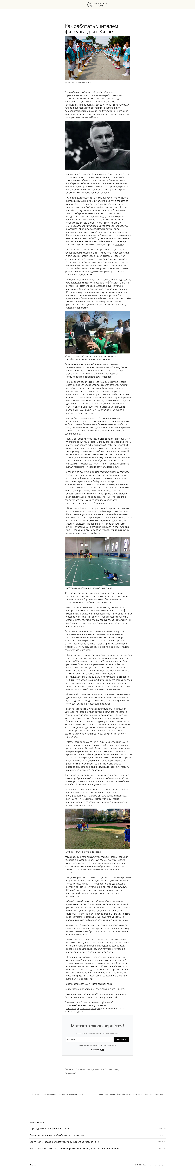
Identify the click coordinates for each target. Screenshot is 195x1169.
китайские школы (99, 1070)
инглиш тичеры (94, 200)
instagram (85, 1008)
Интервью (87, 83)
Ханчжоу (77, 180)
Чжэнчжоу (85, 403)
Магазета (32, 1165)
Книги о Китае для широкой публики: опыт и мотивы (56, 1135)
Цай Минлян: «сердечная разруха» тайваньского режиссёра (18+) (64, 1142)
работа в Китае (113, 1070)
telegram (95, 1008)
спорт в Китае (70, 1074)
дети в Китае (70, 1070)
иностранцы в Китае (83, 1070)
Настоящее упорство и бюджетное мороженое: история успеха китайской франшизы (74, 1148)
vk (78, 1008)
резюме (119, 244)
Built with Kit (97, 1049)
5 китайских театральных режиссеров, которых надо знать (57, 1094)
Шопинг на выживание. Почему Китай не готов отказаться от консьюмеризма (130, 1094)
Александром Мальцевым (157, 1165)
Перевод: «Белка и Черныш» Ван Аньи (49, 1128)
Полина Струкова (77, 83)
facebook (71, 1008)
